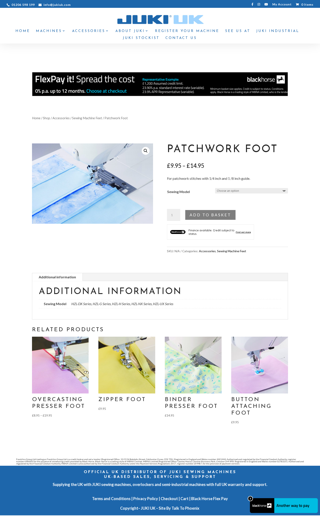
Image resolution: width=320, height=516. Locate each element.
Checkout (169, 498)
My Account (282, 4)
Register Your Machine (187, 31)
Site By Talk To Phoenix (179, 508)
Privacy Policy (145, 498)
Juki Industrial (277, 31)
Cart (184, 498)
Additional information (57, 277)
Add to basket (210, 214)
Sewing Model (178, 192)
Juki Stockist (141, 38)
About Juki (130, 31)
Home (22, 31)
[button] (146, 151)
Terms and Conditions (111, 498)
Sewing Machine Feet (87, 118)
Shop (46, 118)
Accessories (88, 31)
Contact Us (181, 38)
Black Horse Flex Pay (209, 498)
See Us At (237, 31)
